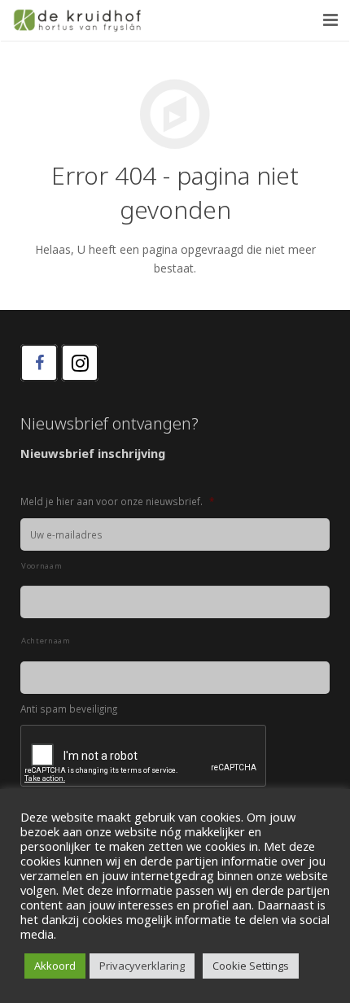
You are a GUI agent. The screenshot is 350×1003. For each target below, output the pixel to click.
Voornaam (41, 565)
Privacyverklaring (142, 965)
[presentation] (144, 756)
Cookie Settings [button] (250, 965)
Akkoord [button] (55, 965)
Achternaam (46, 640)
